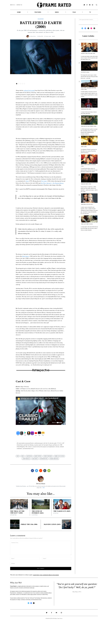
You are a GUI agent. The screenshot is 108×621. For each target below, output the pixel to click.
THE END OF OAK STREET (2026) (88, 126)
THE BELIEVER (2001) (86, 109)
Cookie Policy (45, 594)
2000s (22, 456)
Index (57, 12)
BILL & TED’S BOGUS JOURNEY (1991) (88, 165)
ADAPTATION (29, 456)
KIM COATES (35, 458)
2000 (18, 456)
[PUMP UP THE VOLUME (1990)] (89, 47)
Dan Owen (56, 513)
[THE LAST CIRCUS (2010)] (89, 218)
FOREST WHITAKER (48, 456)
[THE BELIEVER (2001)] (89, 103)
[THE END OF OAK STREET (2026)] (89, 120)
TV (90, 12)
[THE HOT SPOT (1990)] (89, 177)
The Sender (44, 181)
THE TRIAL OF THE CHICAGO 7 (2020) (17, 512)
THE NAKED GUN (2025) (61, 511)
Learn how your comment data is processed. (46, 575)
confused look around (29, 90)
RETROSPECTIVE (43, 458)
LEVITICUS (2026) (85, 72)
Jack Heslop (35, 514)
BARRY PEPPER (37, 456)
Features (38, 12)
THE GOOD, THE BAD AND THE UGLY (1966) (88, 88)
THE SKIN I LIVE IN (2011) (87, 204)
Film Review (41, 18)
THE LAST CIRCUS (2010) (87, 224)
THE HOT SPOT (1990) (86, 184)
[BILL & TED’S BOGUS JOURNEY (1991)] (89, 159)
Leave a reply (48, 36)
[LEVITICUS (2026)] (89, 66)
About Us (12, 4)
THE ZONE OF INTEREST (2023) (38, 512)
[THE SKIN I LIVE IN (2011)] (89, 198)
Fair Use (27, 598)
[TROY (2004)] (89, 140)
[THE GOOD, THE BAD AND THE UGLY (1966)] (89, 83)
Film (74, 12)
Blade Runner (25, 256)
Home (19, 12)
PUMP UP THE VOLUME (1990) (88, 53)
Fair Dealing (37, 598)
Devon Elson (33, 36)
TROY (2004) (84, 146)
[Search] (96, 4)
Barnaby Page (13, 514)
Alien (27, 181)
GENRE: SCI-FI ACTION (59, 456)
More (44, 487)
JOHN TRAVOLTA (26, 458)
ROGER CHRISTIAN (54, 458)
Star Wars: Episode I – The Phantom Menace (52, 183)
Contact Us (19, 4)
